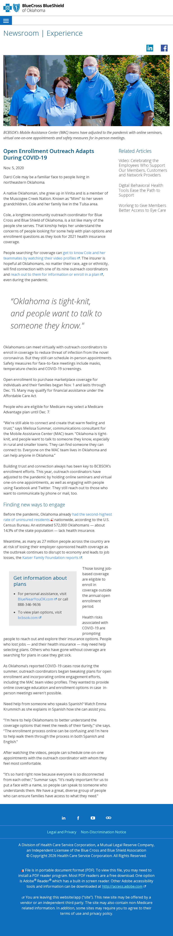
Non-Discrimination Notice (103, 831)
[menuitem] (6, 20)
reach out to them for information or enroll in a (57, 274)
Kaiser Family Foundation (52, 557)
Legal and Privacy (61, 831)
